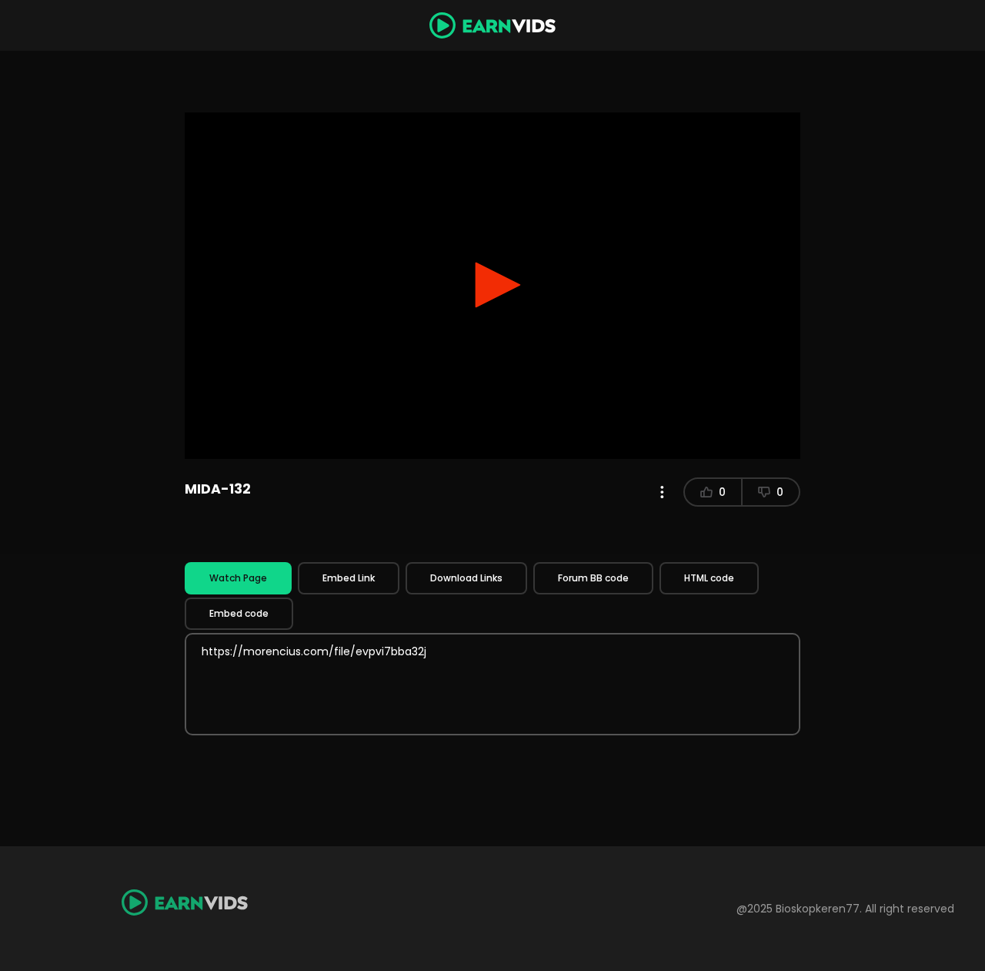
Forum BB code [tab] (593, 577)
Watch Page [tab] (238, 577)
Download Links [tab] (466, 577)
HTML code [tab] (709, 577)
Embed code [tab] (239, 613)
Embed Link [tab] (348, 577)
